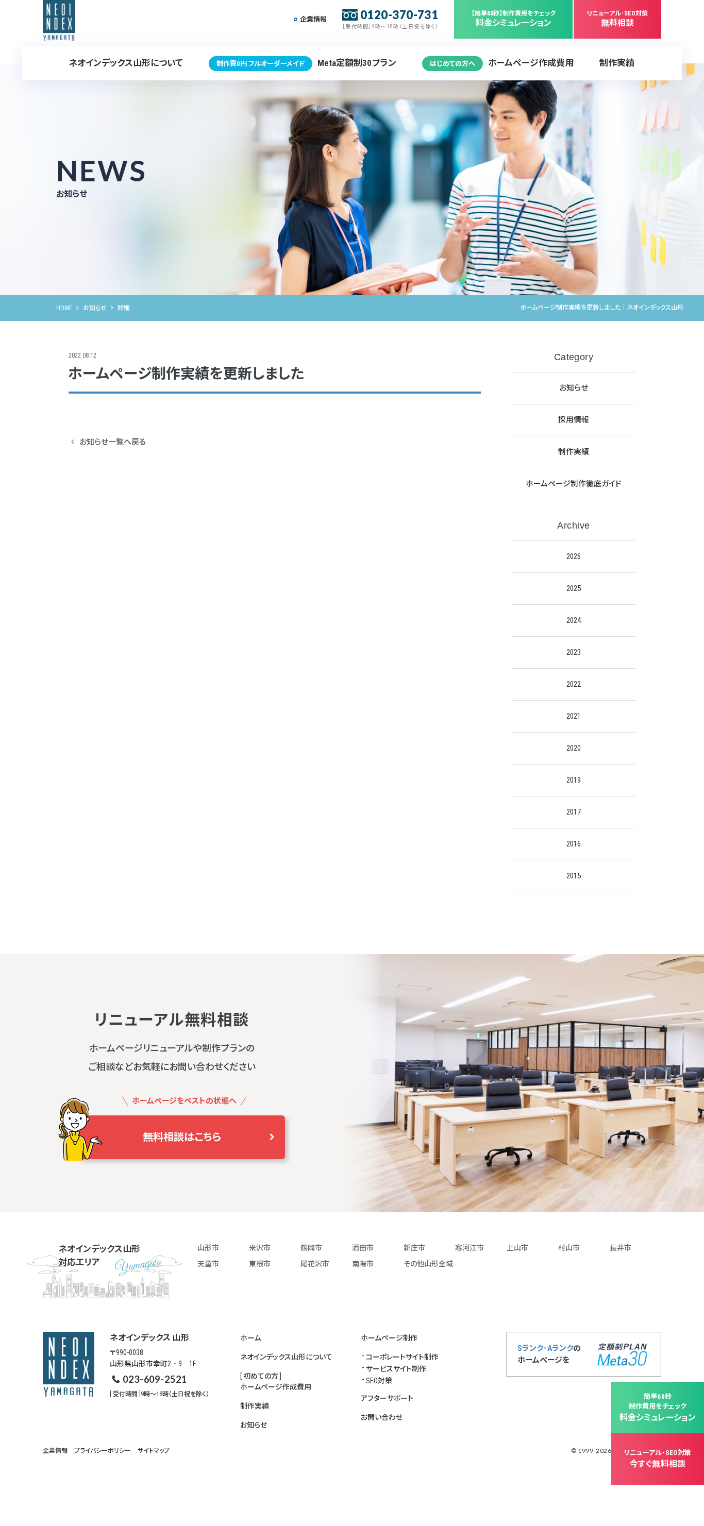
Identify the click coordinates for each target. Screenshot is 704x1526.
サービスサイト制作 (396, 1369)
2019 (573, 780)
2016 (573, 844)
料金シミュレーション (514, 19)
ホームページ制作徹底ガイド (574, 483)
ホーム (250, 1338)
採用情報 (573, 420)
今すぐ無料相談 (657, 1459)
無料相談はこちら (182, 1137)
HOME (64, 308)
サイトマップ (154, 1450)
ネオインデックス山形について (126, 63)
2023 (573, 652)
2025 (573, 588)
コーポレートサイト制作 (402, 1357)
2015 (573, 875)
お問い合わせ (382, 1417)
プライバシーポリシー (102, 1450)
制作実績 (616, 63)
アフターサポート (387, 1398)
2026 (573, 556)
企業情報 (313, 19)
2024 (573, 620)
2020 (573, 748)
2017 (573, 812)
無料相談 (617, 19)
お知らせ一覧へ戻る (112, 442)
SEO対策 (379, 1381)
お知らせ (95, 308)
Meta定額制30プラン (306, 63)
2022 (573, 684)
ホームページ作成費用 (502, 63)
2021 (573, 716)
